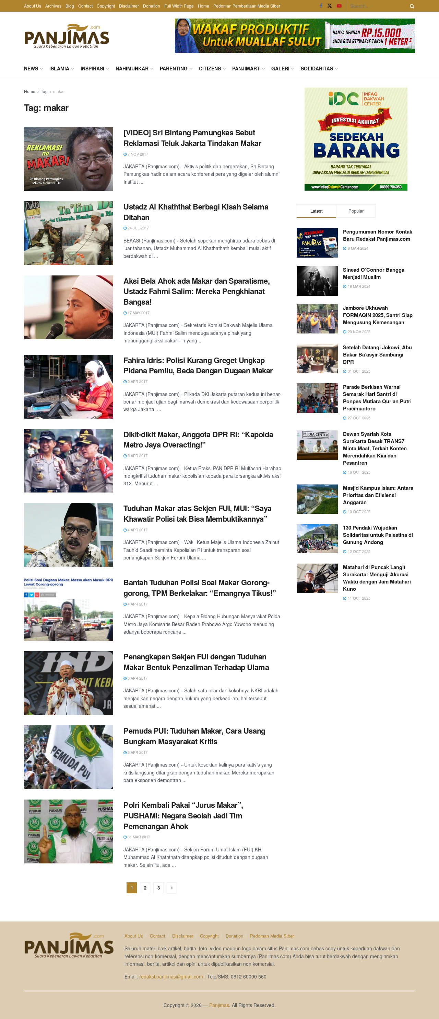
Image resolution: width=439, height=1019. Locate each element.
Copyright (106, 6)
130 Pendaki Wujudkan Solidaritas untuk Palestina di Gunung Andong (378, 535)
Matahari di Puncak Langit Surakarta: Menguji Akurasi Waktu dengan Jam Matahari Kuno (377, 577)
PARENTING (174, 68)
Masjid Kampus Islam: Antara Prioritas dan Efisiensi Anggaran (378, 495)
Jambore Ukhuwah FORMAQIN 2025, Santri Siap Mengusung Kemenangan (378, 315)
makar (59, 91)
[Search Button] (410, 6)
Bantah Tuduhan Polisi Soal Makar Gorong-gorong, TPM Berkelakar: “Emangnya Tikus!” (199, 587)
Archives (53, 6)
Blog (70, 6)
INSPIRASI (92, 68)
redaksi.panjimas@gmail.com (171, 976)
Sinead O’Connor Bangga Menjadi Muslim (373, 273)
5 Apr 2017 (137, 381)
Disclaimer (129, 6)
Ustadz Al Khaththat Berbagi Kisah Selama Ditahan (195, 212)
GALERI (280, 68)
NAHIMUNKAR (132, 68)
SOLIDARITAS (317, 68)
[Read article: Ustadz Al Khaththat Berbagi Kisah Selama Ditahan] (68, 233)
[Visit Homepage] (67, 35)
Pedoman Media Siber (272, 935)
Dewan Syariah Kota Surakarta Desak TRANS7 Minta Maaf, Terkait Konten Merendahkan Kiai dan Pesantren (375, 448)
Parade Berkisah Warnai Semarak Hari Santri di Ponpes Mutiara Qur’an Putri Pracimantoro (377, 397)
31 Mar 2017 (138, 836)
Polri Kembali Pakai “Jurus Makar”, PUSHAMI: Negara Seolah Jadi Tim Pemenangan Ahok (183, 815)
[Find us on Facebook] (321, 6)
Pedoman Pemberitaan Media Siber (246, 6)
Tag (44, 91)
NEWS (31, 68)
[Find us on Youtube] (339, 6)
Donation (151, 6)
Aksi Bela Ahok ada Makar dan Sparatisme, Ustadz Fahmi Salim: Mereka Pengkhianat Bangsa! (196, 291)
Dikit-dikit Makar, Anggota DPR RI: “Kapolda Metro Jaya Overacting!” (198, 439)
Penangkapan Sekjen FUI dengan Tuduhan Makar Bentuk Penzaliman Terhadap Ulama (196, 661)
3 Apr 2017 (137, 678)
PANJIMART (246, 68)
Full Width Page (179, 6)
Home (203, 6)
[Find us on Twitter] (329, 6)
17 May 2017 (138, 312)
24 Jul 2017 (138, 227)
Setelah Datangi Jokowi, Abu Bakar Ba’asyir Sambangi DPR (377, 354)
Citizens (210, 68)
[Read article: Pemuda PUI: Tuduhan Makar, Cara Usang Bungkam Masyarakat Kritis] (68, 757)
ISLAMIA (59, 68)
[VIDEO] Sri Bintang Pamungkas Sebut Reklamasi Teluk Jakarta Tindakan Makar (192, 137)
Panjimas (219, 1004)
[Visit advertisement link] (295, 36)
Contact (85, 6)
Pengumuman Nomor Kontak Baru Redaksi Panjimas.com (377, 235)
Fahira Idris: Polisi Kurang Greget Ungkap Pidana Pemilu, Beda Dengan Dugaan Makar (198, 365)
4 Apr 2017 (137, 529)
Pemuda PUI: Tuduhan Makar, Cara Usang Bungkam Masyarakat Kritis (194, 736)
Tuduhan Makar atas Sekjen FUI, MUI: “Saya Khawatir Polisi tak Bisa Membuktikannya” (197, 513)
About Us (32, 6)
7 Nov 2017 (137, 154)
